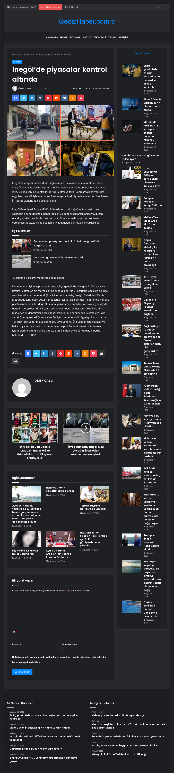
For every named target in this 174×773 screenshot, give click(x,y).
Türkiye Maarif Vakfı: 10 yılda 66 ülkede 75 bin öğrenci (152, 368)
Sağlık (87, 37)
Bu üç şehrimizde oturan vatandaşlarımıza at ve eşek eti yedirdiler (152, 76)
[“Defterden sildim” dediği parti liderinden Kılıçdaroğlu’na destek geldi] (131, 390)
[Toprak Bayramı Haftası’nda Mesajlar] (94, 494)
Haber (64, 37)
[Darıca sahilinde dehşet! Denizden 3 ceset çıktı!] (131, 606)
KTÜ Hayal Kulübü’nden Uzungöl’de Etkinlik (151, 282)
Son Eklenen (142, 53)
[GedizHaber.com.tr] (87, 21)
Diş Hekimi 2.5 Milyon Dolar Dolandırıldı (25, 552)
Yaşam (112, 37)
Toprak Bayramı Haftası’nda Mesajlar (93, 507)
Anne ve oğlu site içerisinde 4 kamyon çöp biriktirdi (152, 421)
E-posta (17, 644)
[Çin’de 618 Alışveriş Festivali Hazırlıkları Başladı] (131, 304)
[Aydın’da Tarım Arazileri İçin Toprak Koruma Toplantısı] (60, 539)
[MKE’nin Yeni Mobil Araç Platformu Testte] (131, 222)
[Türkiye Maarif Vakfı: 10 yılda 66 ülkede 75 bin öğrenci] (131, 367)
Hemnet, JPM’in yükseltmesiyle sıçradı (60, 489)
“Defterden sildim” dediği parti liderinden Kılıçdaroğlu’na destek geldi (152, 394)
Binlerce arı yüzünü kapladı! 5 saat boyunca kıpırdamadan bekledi (152, 447)
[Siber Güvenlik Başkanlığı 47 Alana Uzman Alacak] (131, 104)
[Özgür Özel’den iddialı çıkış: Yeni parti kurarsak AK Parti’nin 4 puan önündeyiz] (131, 244)
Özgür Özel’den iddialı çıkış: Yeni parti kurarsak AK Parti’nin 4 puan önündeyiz (151, 252)
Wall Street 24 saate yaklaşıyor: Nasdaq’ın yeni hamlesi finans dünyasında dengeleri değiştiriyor (152, 509)
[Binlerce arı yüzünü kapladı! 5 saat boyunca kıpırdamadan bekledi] (131, 443)
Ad (14, 631)
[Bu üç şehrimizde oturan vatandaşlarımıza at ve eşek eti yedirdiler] (131, 70)
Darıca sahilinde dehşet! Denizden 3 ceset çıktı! (150, 609)
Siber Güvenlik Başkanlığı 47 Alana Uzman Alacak (152, 105)
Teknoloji (99, 37)
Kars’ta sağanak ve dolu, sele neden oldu (58, 257)
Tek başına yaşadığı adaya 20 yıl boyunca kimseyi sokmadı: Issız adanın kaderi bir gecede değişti (152, 576)
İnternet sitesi (69, 644)
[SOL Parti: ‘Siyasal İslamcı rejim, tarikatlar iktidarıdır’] (131, 473)
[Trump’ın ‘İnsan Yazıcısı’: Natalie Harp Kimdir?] (131, 539)
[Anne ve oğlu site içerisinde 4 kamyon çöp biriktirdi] (131, 420)
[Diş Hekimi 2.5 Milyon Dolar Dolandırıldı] (26, 539)
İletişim (123, 37)
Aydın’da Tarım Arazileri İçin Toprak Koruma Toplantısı (58, 554)
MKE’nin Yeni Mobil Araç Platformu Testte (151, 223)
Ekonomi (75, 37)
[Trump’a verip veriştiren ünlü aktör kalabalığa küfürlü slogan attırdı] (21, 245)
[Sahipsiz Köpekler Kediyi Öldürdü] (131, 202)
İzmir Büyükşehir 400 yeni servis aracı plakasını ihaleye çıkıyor (152, 177)
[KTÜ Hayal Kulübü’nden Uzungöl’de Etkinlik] (131, 281)
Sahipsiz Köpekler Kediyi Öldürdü (153, 201)
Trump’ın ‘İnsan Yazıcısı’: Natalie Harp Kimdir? (151, 542)
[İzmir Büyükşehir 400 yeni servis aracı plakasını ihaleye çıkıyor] (131, 173)
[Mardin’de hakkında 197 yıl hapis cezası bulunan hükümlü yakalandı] (131, 126)
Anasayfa (52, 37)
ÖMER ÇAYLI (24, 88)
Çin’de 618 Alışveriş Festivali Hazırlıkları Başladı (150, 307)
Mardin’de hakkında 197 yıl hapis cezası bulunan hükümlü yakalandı (99, 7)
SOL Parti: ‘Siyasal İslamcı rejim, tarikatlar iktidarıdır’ (152, 475)
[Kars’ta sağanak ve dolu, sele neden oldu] (21, 261)
